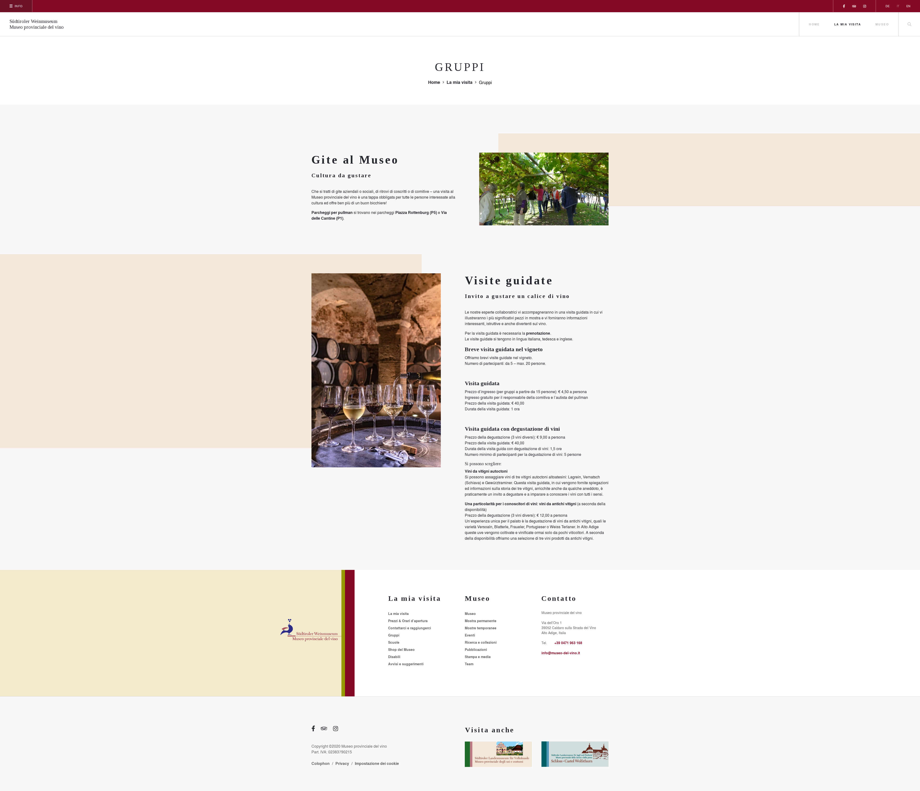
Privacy (342, 763)
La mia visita (847, 24)
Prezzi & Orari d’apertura (408, 621)
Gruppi (393, 635)
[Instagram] (864, 6)
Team (469, 664)
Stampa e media (478, 656)
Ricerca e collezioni (481, 642)
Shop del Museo (401, 649)
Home (814, 24)
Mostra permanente (480, 621)
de (888, 6)
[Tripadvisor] (854, 6)
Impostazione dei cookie (377, 763)
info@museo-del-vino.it (560, 652)
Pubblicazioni (476, 649)
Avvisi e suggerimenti (406, 664)
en (908, 6)
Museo (882, 24)
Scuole (393, 642)
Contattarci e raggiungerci (409, 628)
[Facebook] (844, 6)
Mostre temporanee (480, 628)
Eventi (470, 635)
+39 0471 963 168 (568, 642)
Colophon (320, 763)
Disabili (394, 656)
